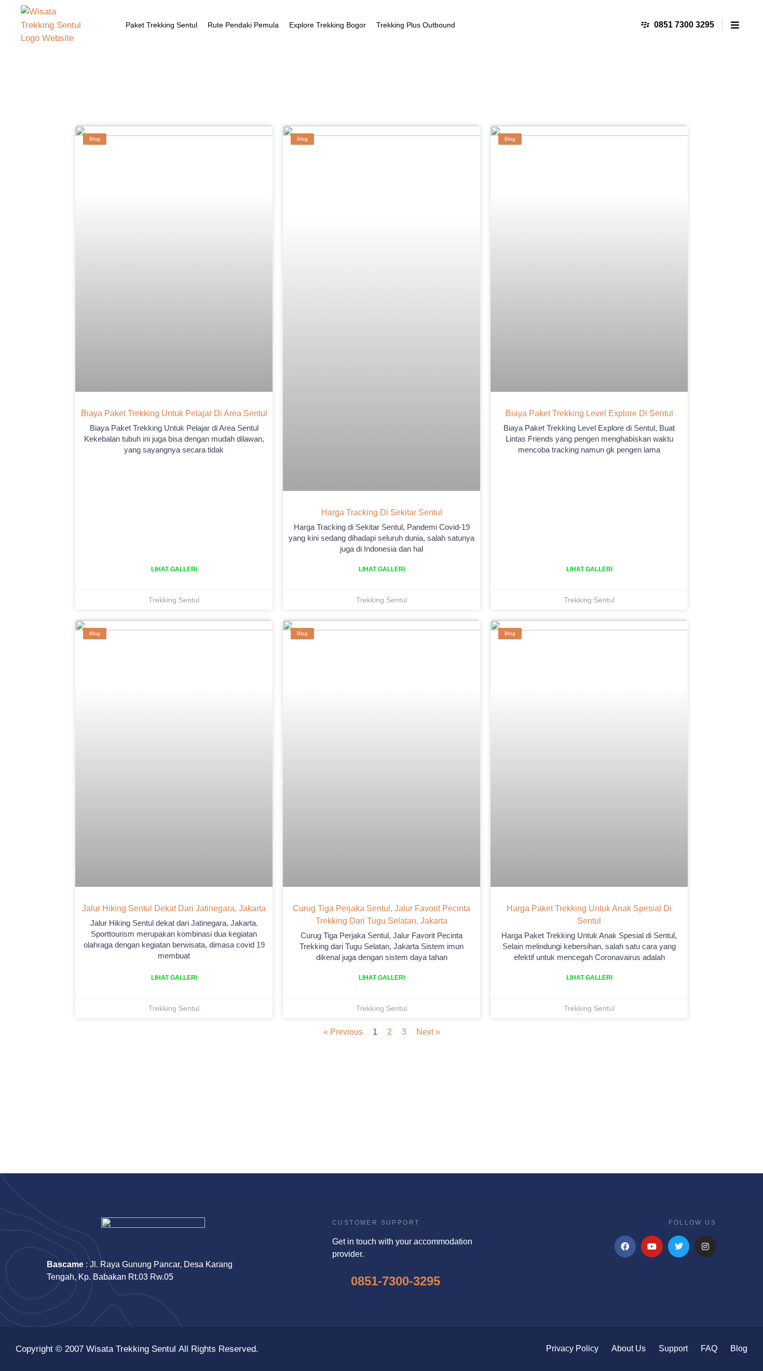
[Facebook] (625, 1246)
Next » (428, 1031)
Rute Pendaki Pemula (243, 25)
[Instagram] (705, 1246)
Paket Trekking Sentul (161, 25)
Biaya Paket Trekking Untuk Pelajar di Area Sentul (174, 413)
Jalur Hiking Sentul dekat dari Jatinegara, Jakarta (174, 908)
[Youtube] (652, 1246)
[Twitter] (679, 1246)
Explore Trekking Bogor (327, 25)
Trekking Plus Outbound (415, 25)
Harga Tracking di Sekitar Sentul (381, 512)
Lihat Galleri (174, 569)
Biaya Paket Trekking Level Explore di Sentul (589, 413)
